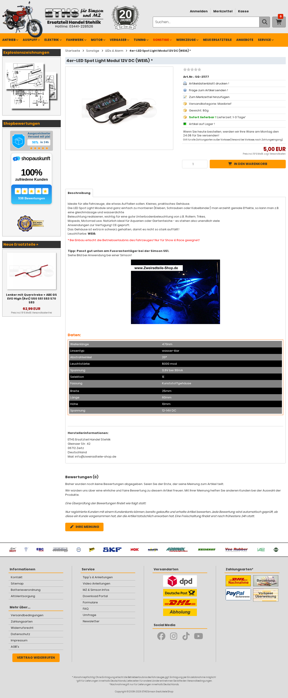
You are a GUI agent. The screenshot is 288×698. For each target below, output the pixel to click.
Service (264, 40)
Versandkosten (278, 154)
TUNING (140, 40)
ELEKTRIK (51, 40)
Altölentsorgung (23, 596)
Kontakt (16, 577)
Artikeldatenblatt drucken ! (209, 83)
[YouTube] (198, 636)
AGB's (15, 647)
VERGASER (118, 40)
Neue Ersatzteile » (20, 244)
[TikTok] (186, 636)
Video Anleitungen (96, 583)
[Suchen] (264, 22)
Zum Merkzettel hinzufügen (209, 97)
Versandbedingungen (27, 615)
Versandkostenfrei (42, 312)
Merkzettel (222, 11)
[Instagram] (174, 636)
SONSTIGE (161, 40)
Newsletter (91, 621)
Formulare (90, 602)
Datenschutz (20, 634)
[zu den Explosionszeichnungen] (31, 62)
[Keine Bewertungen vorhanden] (191, 70)
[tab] (79, 193)
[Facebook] (161, 636)
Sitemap (17, 583)
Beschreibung (79, 193)
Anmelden (199, 11)
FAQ (86, 609)
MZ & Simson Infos (96, 590)
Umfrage (89, 615)
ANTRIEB (9, 40)
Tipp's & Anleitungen (98, 577)
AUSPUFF (30, 40)
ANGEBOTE (244, 40)
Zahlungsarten (22, 621)
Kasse (243, 11)
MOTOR (97, 40)
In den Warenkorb (250, 164)
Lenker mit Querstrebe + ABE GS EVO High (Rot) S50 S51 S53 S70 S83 (31, 299)
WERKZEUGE (186, 40)
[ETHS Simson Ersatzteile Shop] (74, 18)
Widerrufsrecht (22, 628)
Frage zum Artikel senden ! (208, 90)
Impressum (19, 640)
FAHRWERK (75, 40)
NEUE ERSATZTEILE (217, 40)
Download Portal (95, 596)
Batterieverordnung (25, 590)
